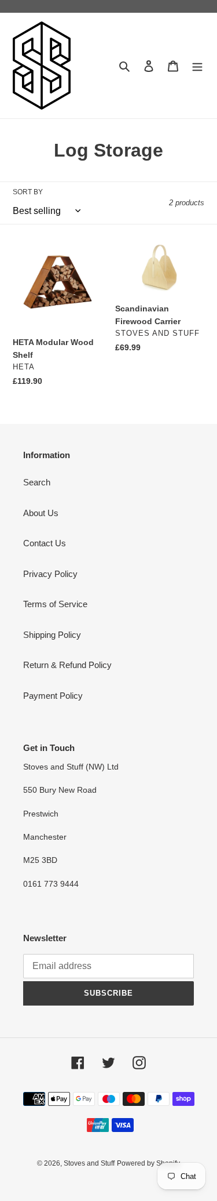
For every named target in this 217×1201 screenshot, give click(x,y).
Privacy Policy (50, 574)
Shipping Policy (52, 635)
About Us (40, 513)
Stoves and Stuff (89, 1163)
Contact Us (44, 543)
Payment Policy (53, 696)
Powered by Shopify (148, 1163)
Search (36, 482)
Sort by (28, 192)
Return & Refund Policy (67, 665)
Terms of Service (55, 604)
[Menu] (197, 65)
